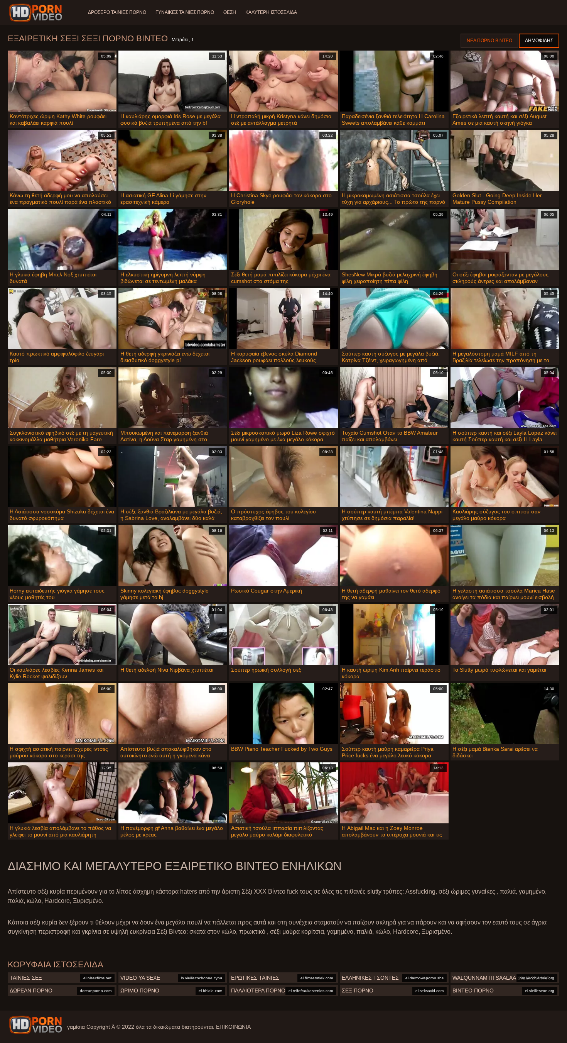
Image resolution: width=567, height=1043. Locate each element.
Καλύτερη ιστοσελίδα (271, 12)
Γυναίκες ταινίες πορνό (184, 12)
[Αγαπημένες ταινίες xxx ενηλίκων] (35, 1024)
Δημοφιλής (539, 40)
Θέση (229, 12)
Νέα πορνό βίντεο (489, 40)
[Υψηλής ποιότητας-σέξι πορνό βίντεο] (37, 12)
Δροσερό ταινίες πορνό (117, 12)
